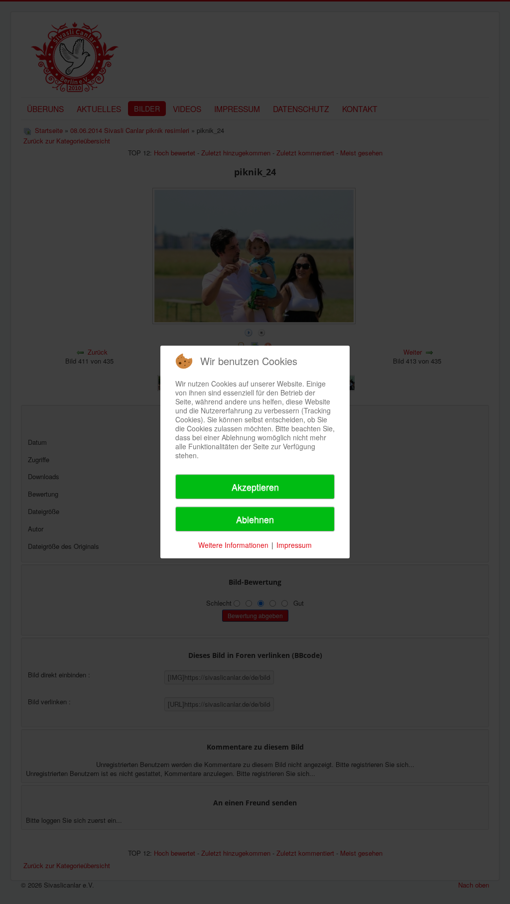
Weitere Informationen (233, 545)
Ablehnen (255, 519)
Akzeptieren (255, 486)
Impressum (294, 545)
